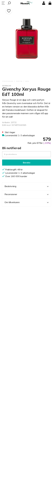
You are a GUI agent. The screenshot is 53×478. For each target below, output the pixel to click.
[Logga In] (44, 3)
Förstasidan (7, 81)
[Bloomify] (26, 3)
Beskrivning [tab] (10, 186)
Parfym (19, 81)
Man (27, 81)
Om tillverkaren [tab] (12, 202)
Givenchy (6, 86)
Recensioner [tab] (11, 194)
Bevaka (26, 162)
